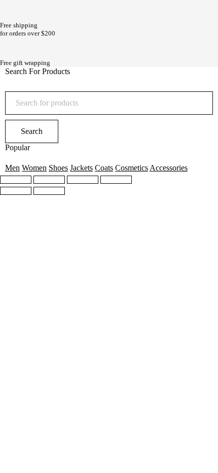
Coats (104, 167)
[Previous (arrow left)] (15, 191)
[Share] (49, 180)
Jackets (81, 167)
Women (34, 167)
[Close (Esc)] (15, 180)
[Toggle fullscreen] (82, 180)
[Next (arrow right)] (49, 191)
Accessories (169, 167)
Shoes (58, 167)
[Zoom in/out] (116, 180)
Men (12, 167)
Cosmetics (131, 167)
